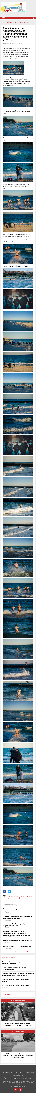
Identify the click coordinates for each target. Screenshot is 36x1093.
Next (32, 1060)
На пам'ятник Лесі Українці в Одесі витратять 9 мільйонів (14, 925)
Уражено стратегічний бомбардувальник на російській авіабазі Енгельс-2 (17, 917)
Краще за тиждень (18, 1000)
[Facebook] (15, 1089)
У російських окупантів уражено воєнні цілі (17, 941)
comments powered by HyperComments (16, 952)
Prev (3, 1060)
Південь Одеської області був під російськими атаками (14, 968)
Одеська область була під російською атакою (15, 980)
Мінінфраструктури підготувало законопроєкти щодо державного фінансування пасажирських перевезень (16, 933)
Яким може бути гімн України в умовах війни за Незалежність (18, 1024)
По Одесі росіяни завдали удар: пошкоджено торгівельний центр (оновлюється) (18, 974)
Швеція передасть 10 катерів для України (17, 946)
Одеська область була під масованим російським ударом (15, 963)
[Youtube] (20, 1089)
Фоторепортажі (18, 1031)
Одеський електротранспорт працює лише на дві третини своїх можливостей (17, 910)
